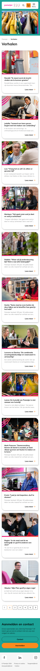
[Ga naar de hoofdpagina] (12, 5)
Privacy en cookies (19, 663)
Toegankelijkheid (32, 663)
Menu (34, 7)
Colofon (17, 666)
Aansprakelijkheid (7, 666)
